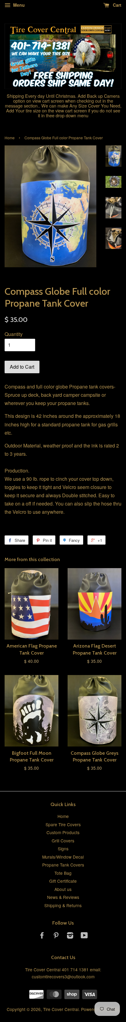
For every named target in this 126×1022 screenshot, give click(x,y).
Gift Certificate (63, 881)
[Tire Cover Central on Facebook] (42, 936)
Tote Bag (63, 873)
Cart (116, 5)
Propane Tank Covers (63, 865)
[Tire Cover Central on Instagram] (70, 936)
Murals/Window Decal (63, 857)
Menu (18, 5)
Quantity (14, 334)
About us (63, 889)
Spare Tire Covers (63, 824)
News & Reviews (63, 897)
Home (10, 137)
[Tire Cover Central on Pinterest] (56, 936)
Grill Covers (63, 841)
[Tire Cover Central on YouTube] (84, 936)
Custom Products (63, 832)
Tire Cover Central (61, 1009)
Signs (63, 848)
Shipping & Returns (63, 905)
